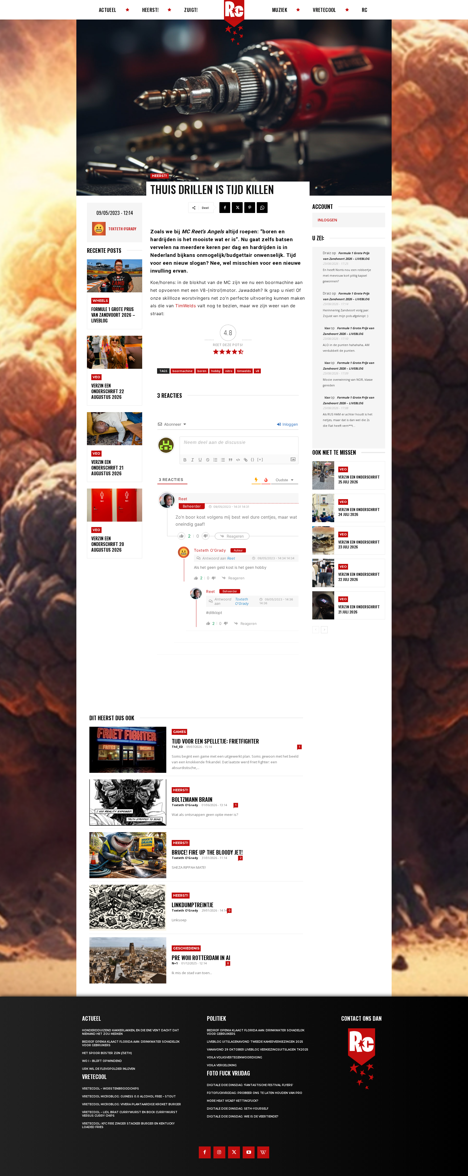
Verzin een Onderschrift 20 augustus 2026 (107, 544)
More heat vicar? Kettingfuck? (232, 1101)
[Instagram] (219, 1152)
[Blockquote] (230, 460)
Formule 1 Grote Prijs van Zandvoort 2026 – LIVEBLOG (113, 315)
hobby (215, 371)
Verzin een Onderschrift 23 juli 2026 (359, 544)
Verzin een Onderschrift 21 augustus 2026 (107, 468)
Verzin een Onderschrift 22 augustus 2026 (107, 391)
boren (201, 371)
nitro (228, 371)
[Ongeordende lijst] (223, 460)
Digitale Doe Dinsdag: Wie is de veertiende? (242, 1116)
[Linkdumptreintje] (127, 908)
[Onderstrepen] (200, 460)
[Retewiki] (263, 1152)
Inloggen (289, 424)
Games (179, 732)
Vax (327, 328)
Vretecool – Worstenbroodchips (110, 1088)
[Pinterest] (249, 207)
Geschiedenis (186, 948)
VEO (96, 377)
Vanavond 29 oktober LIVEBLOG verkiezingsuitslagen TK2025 (257, 1049)
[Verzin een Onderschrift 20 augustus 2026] (114, 505)
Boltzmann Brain (192, 799)
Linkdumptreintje (192, 905)
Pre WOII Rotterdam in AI (201, 958)
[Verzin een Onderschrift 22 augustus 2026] (114, 352)
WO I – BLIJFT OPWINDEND (102, 1061)
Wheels (100, 301)
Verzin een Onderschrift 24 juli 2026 (359, 511)
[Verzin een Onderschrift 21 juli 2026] (323, 605)
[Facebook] (224, 207)
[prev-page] (315, 629)
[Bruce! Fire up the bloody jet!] (127, 855)
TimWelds (185, 305)
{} (253, 459)
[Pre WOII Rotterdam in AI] (127, 960)
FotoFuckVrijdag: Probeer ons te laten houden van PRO (254, 1093)
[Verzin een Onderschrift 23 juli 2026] (323, 540)
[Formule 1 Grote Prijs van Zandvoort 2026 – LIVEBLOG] (114, 276)
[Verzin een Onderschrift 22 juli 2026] (323, 573)
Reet (182, 498)
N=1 (175, 963)
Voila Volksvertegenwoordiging (234, 1057)
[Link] (245, 460)
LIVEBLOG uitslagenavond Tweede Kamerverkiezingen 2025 (255, 1041)
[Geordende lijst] (215, 460)
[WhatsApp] (262, 207)
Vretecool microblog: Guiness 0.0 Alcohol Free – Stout (129, 1096)
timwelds (244, 371)
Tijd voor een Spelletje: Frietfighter (215, 741)
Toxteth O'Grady (122, 228)
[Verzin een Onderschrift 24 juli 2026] (323, 508)
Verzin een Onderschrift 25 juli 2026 (359, 479)
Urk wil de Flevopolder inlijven (108, 1069)
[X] (237, 207)
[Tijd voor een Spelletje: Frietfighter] (127, 750)
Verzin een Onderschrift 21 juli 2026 (359, 609)
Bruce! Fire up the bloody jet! (207, 852)
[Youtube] (249, 1152)
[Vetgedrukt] (185, 460)
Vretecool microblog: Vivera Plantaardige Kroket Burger (131, 1104)
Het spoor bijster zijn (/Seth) (107, 1053)
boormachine (183, 371)
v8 (257, 371)
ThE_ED (177, 747)
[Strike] (208, 460)
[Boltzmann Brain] (127, 802)
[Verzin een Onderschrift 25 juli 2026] (323, 475)
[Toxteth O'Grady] (100, 228)
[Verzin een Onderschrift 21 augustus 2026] (114, 428)
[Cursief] (192, 460)
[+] (260, 459)
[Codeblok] (238, 460)
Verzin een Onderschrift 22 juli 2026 (359, 576)
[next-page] (324, 629)
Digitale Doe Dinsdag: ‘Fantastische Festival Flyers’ (250, 1085)
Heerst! (159, 176)
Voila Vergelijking (222, 1065)
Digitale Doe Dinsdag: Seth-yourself (237, 1108)
